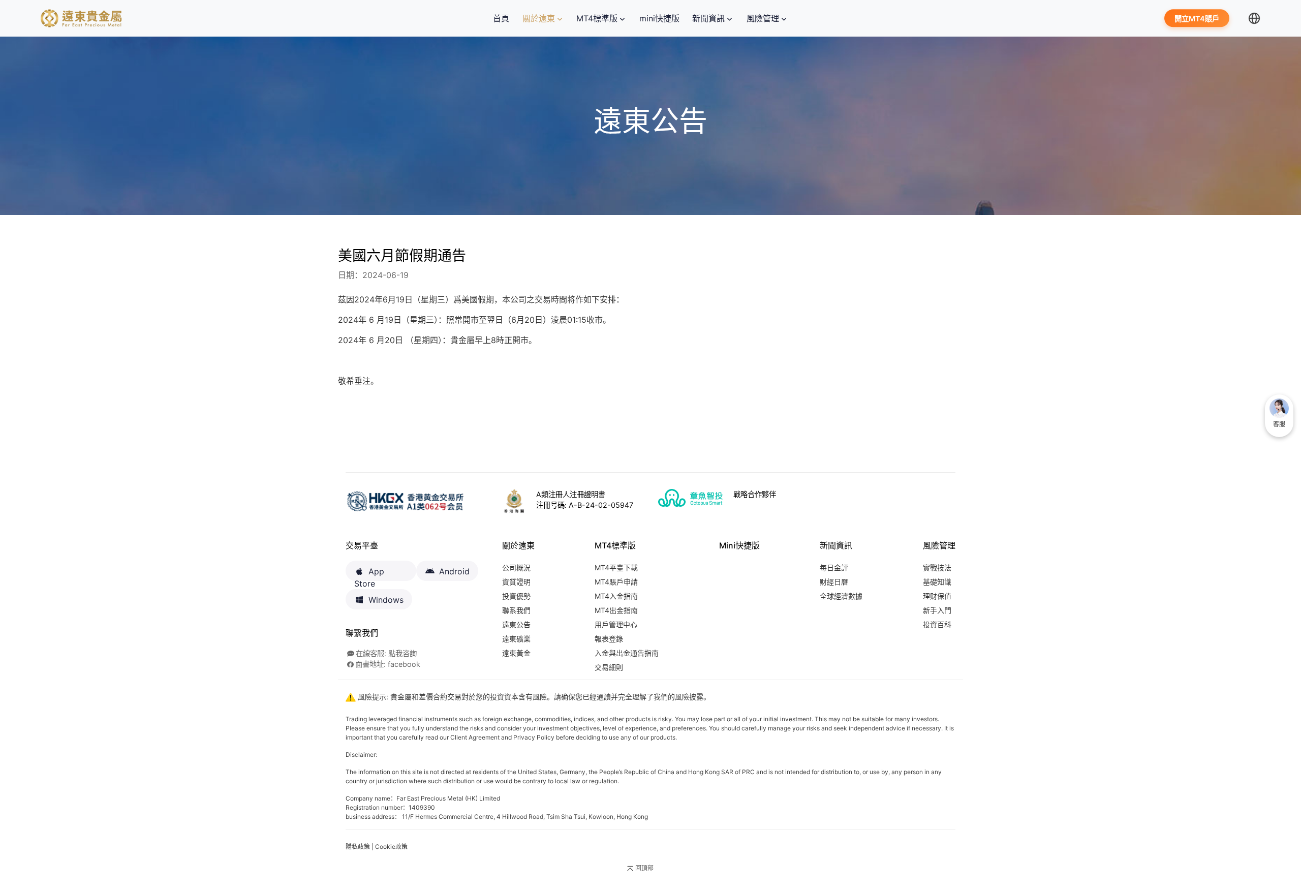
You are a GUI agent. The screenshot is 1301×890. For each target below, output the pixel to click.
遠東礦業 (516, 638)
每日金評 (834, 567)
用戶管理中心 (616, 624)
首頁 (503, 18)
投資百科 (937, 624)
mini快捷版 (659, 18)
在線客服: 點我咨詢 (386, 653)
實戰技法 (937, 567)
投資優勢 (516, 596)
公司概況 (516, 567)
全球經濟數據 (841, 596)
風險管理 (763, 18)
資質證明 (516, 581)
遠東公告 (516, 624)
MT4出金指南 (616, 610)
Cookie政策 (391, 846)
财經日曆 (834, 581)
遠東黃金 (516, 653)
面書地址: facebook (387, 664)
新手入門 (937, 610)
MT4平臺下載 (616, 567)
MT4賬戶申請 (616, 581)
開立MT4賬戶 (1196, 19)
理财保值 (937, 596)
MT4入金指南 (616, 596)
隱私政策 (358, 846)
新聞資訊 (708, 18)
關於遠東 (538, 18)
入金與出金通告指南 (627, 653)
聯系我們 (516, 610)
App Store (369, 573)
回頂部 (644, 868)
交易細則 (609, 667)
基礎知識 (937, 581)
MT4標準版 (596, 18)
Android (454, 571)
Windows (386, 600)
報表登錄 (609, 638)
